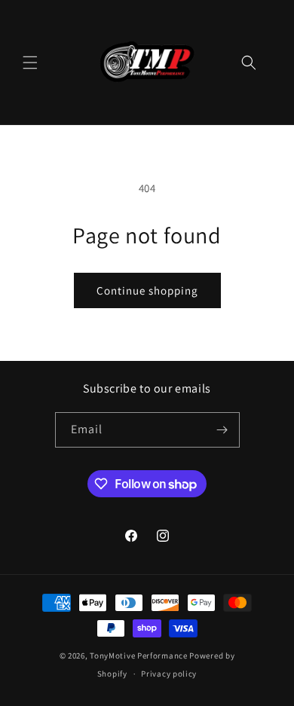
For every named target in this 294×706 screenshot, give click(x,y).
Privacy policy (169, 673)
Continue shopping (147, 290)
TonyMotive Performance (138, 655)
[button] (30, 62)
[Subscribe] (222, 430)
